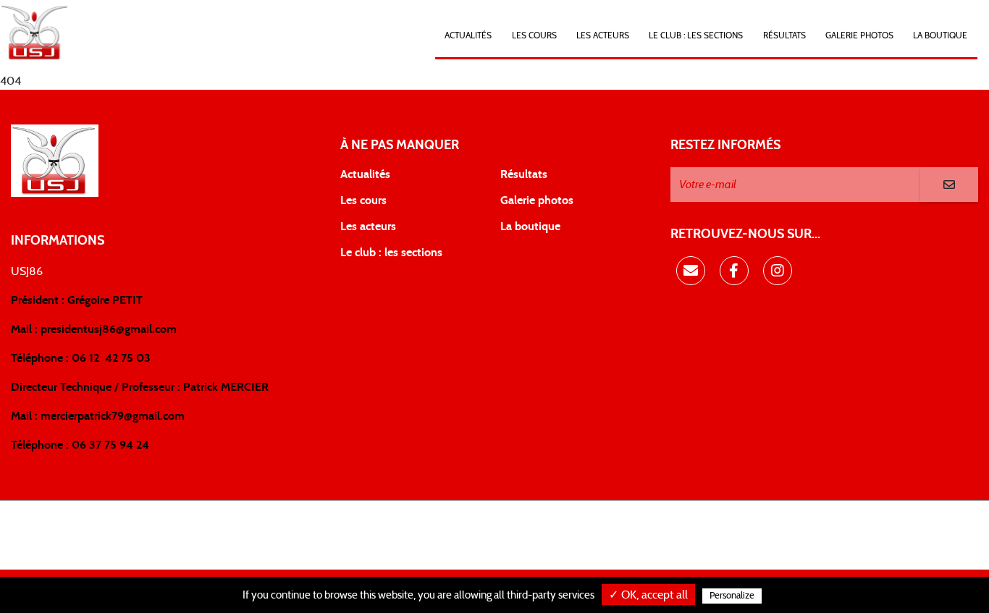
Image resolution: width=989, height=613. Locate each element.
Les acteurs (602, 35)
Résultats (784, 35)
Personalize (732, 596)
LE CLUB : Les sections (696, 35)
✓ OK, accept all (648, 595)
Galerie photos (859, 35)
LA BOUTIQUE (940, 35)
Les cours (534, 35)
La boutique (530, 226)
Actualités (468, 35)
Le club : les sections (391, 252)
